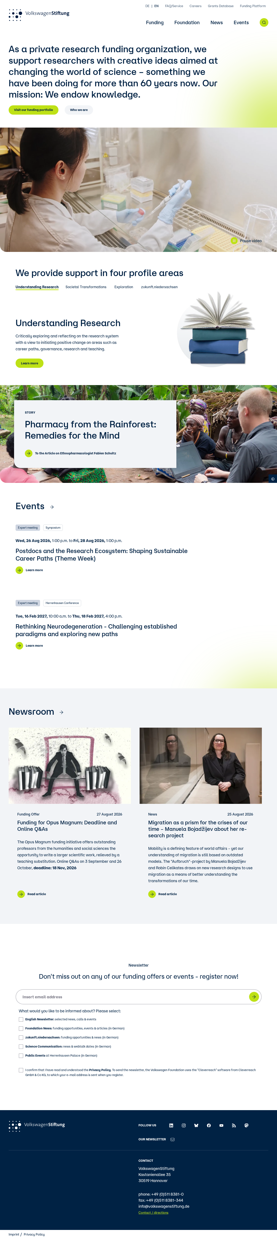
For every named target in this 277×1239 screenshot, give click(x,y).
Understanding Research (37, 287)
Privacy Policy (100, 1070)
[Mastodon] (246, 1125)
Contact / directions (153, 1212)
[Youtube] (221, 1125)
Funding (155, 22)
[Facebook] (209, 1125)
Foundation (187, 22)
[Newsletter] (172, 1139)
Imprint (14, 1234)
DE (147, 6)
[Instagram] (184, 1125)
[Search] (264, 22)
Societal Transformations (86, 287)
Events (241, 22)
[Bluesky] (196, 1125)
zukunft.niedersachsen (159, 287)
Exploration (123, 287)
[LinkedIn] (171, 1125)
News (217, 22)
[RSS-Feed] (234, 1125)
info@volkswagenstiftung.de (163, 1206)
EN (156, 6)
